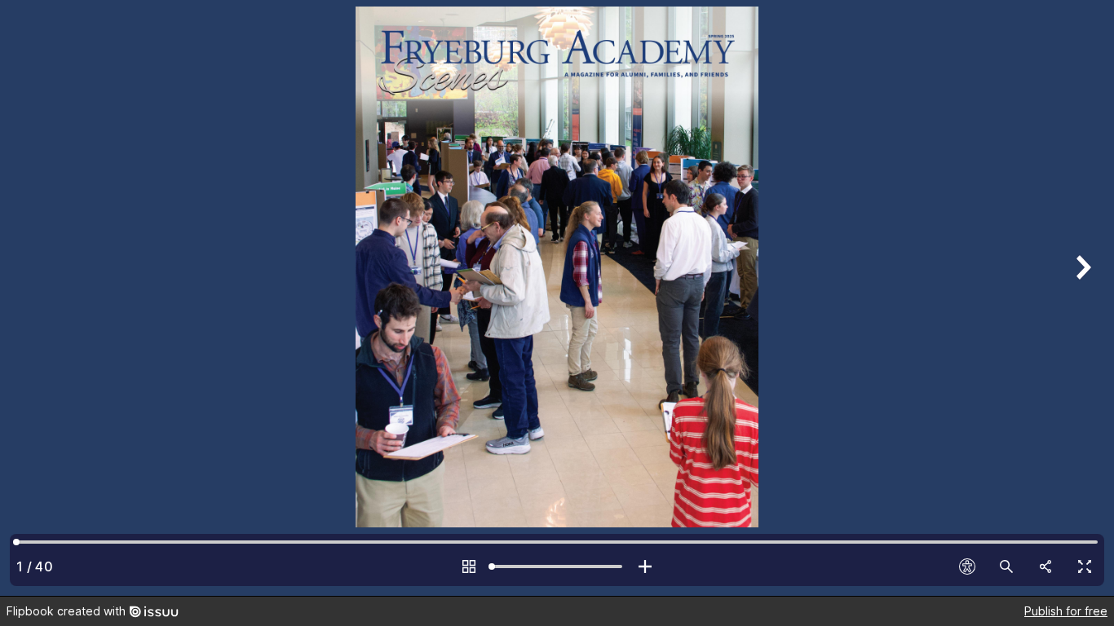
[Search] (1006, 566)
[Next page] (1081, 298)
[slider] (557, 566)
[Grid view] (469, 566)
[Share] (1045, 566)
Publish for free (1065, 611)
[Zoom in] (645, 566)
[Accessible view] (967, 566)
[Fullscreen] (1084, 566)
